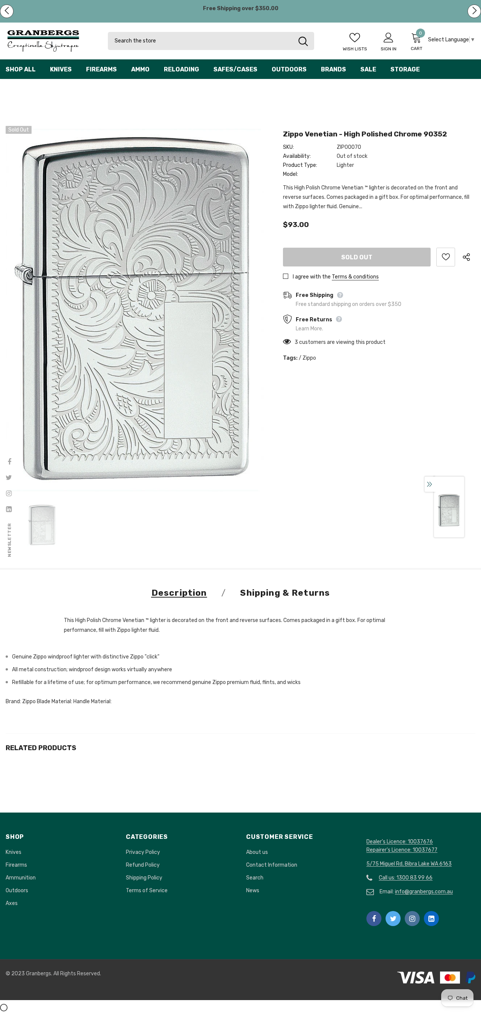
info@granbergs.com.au (424, 891)
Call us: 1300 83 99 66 (406, 878)
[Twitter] (393, 918)
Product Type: (300, 165)
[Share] (469, 257)
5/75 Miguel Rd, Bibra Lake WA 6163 (409, 864)
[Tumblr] (431, 918)
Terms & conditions (355, 277)
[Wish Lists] (445, 257)
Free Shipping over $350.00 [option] (240, 8)
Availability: (297, 156)
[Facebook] (373, 918)
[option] (135, 309)
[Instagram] (412, 918)
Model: (290, 174)
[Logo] (51, 41)
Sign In (388, 48)
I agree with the (312, 277)
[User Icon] (388, 37)
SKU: (288, 147)
